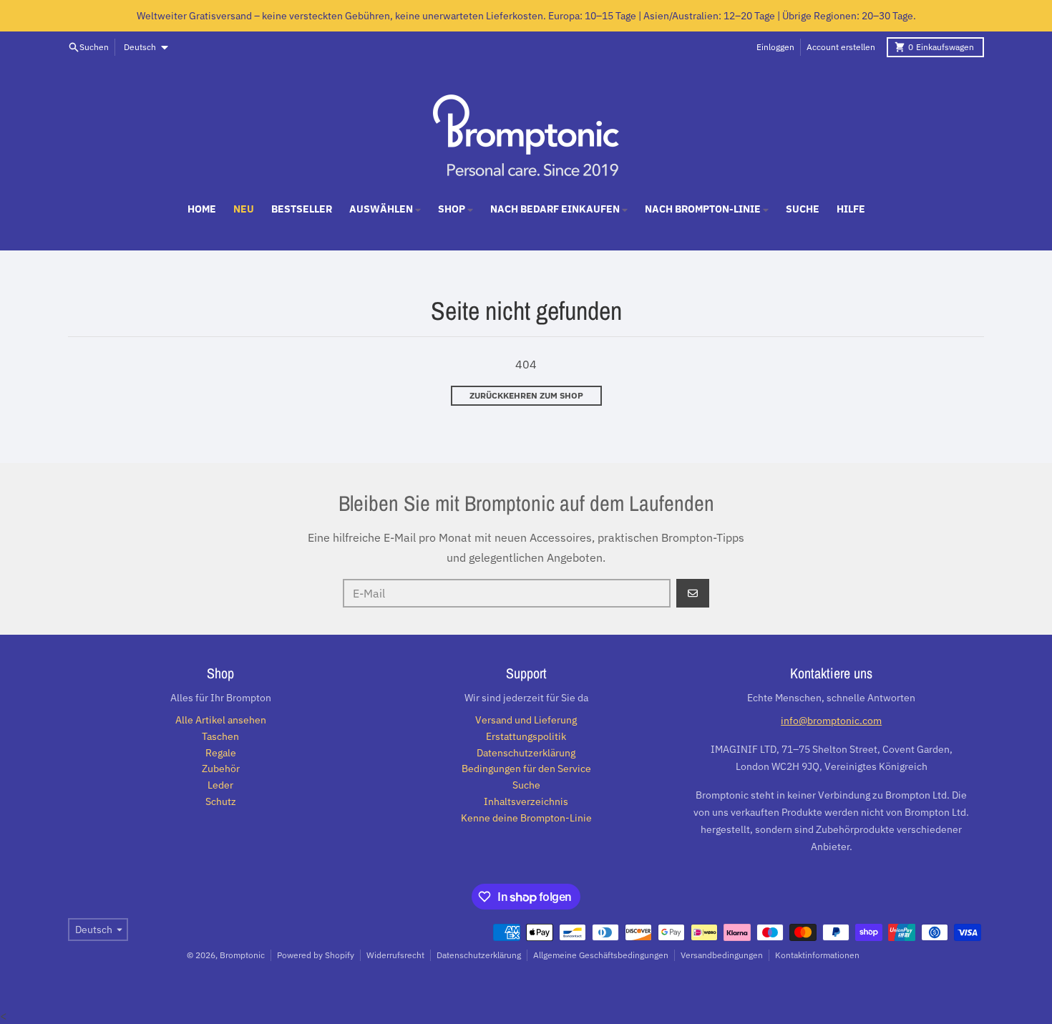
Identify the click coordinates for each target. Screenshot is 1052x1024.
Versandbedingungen (722, 955)
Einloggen (775, 47)
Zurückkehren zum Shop (526, 395)
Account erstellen (841, 47)
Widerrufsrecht (395, 955)
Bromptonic (242, 955)
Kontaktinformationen (817, 955)
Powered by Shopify (315, 955)
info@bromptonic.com (831, 720)
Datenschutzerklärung (479, 955)
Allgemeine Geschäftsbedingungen (600, 955)
